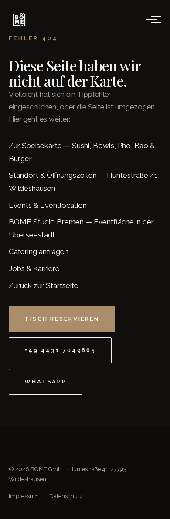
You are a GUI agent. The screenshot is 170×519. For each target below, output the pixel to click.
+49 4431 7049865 (60, 350)
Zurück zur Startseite (43, 285)
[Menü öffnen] (151, 19)
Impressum (24, 496)
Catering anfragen (38, 251)
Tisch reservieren (61, 318)
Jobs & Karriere (34, 268)
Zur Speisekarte (35, 145)
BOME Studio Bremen (46, 221)
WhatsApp (45, 381)
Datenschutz (65, 496)
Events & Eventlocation (48, 205)
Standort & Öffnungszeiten (53, 175)
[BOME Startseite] (19, 19)
